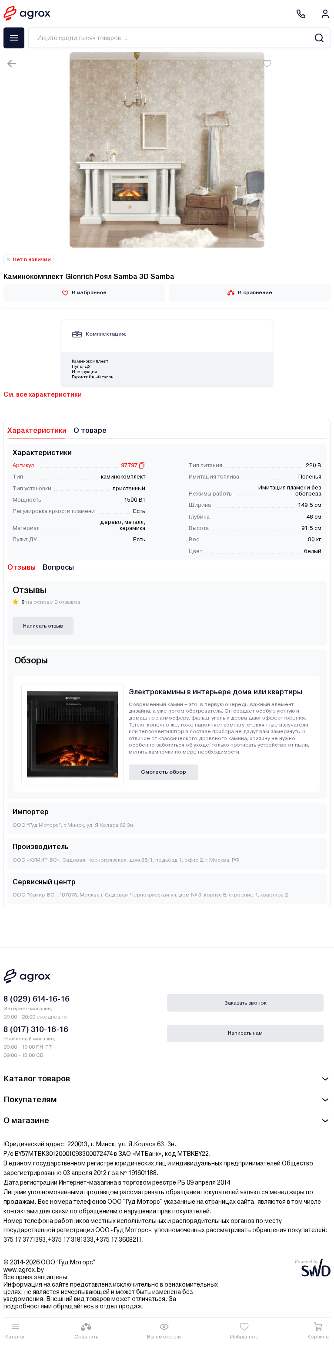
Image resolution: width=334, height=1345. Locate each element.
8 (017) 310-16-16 (35, 1029)
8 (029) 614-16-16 (36, 998)
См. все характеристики (42, 394)
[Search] (319, 37)
